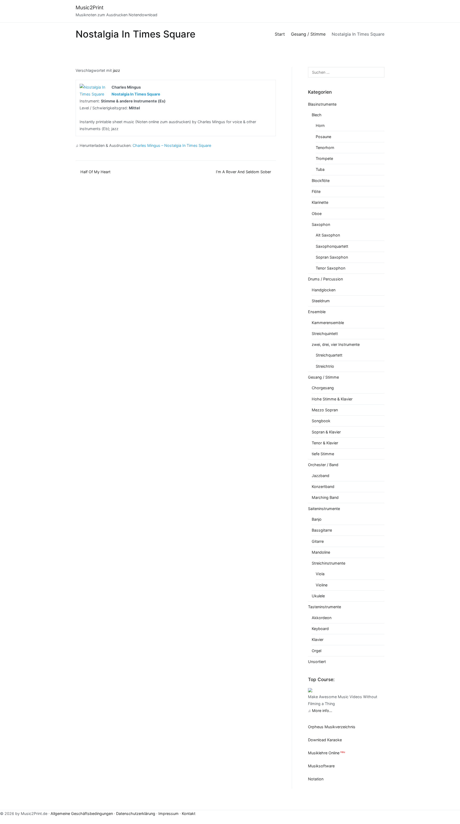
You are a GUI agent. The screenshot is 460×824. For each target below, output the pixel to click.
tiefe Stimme (323, 454)
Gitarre (318, 541)
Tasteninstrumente (324, 606)
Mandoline (321, 552)
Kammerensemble (328, 322)
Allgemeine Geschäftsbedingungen (82, 813)
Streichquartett (329, 355)
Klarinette (320, 202)
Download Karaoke (325, 740)
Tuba (320, 169)
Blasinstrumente (322, 104)
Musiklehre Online (323, 753)
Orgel (316, 650)
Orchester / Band (323, 464)
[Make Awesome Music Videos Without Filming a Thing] (310, 690)
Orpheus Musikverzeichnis (331, 726)
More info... (322, 710)
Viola (320, 574)
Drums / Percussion (325, 279)
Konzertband (323, 486)
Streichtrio (325, 366)
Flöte (316, 191)
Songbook (321, 421)
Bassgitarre (322, 530)
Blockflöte (321, 180)
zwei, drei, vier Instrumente (336, 344)
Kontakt (188, 813)
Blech (317, 115)
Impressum (168, 813)
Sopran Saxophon (332, 257)
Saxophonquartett (332, 246)
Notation (315, 779)
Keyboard (320, 628)
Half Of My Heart (95, 171)
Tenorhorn (325, 147)
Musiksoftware (321, 766)
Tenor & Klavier (325, 443)
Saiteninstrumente (324, 508)
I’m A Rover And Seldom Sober (243, 171)
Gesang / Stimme (323, 377)
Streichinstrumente (328, 563)
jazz (116, 70)
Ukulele (318, 596)
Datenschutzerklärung (135, 813)
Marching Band (325, 497)
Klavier (317, 639)
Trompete (324, 158)
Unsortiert (317, 661)
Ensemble (317, 311)
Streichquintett (325, 333)
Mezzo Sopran (325, 410)
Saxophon (321, 224)
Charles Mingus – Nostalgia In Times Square (172, 145)
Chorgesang (323, 388)
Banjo (317, 519)
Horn (320, 125)
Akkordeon (321, 617)
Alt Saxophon (328, 235)
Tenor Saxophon (330, 268)
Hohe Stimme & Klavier (332, 399)
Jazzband (320, 475)
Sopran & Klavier (326, 432)
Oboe (317, 213)
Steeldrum (321, 301)
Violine (321, 585)
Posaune (323, 136)
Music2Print (90, 8)
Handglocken (323, 290)
